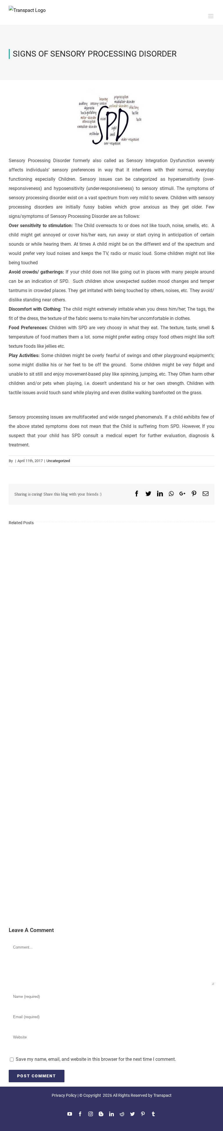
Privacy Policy (64, 1095)
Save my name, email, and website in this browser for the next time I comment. (96, 1059)
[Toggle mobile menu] (211, 16)
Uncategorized (58, 461)
